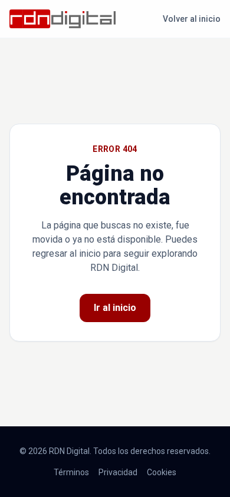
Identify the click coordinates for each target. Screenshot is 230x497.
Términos (71, 472)
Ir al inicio (115, 307)
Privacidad (117, 472)
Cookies (161, 472)
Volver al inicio (192, 19)
